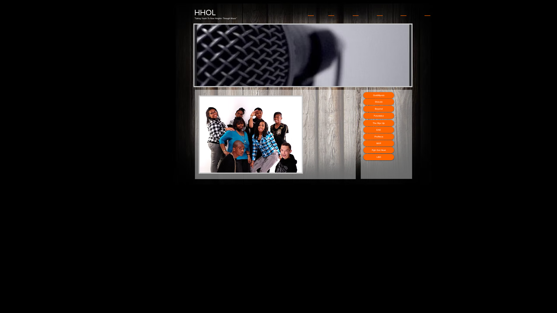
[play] (402, 82)
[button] (342, 55)
